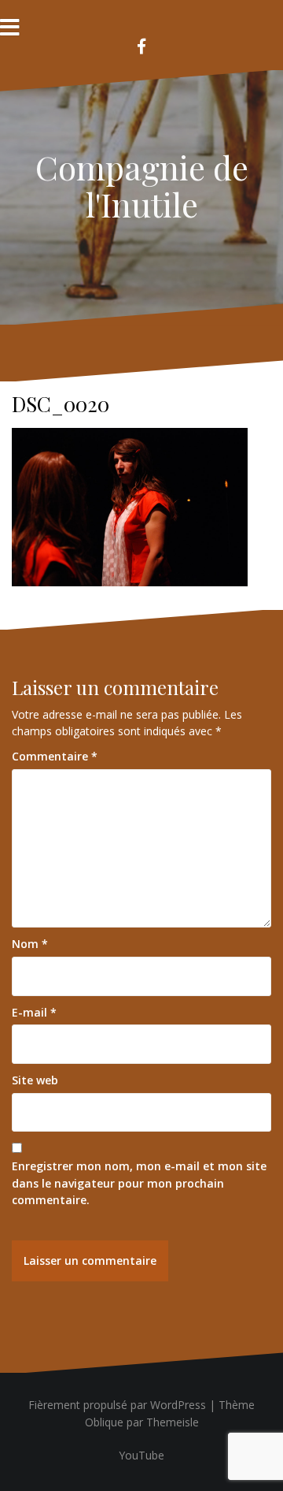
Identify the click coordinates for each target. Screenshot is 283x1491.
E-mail (34, 1012)
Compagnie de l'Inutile (141, 185)
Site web (35, 1080)
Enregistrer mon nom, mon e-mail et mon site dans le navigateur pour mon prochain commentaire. (139, 1182)
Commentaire (54, 756)
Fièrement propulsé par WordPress (117, 1404)
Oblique (104, 1422)
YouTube (141, 1455)
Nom (30, 943)
